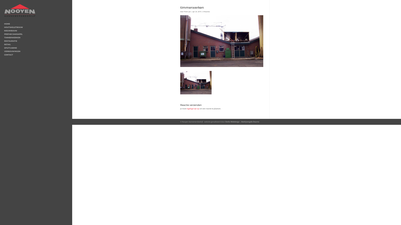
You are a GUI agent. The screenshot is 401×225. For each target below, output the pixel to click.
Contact (8, 55)
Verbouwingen (12, 51)
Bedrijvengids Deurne (250, 122)
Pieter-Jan (187, 12)
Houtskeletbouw (13, 27)
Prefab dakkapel (13, 34)
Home (7, 24)
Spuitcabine (10, 48)
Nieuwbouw (10, 31)
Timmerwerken (12, 38)
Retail (7, 45)
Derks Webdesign (232, 122)
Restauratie (10, 41)
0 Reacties (206, 12)
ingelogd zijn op (193, 109)
